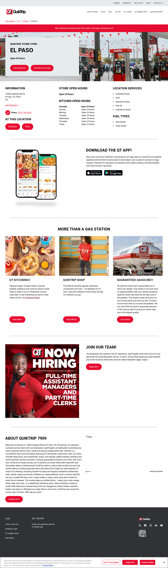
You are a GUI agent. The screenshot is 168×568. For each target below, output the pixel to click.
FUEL (110, 12)
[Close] (164, 562)
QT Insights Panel (12, 533)
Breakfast (12, 126)
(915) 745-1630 (24, 112)
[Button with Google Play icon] (113, 173)
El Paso (25, 21)
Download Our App (42, 68)
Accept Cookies (147, 562)
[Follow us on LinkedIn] (156, 525)
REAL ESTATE (138, 3)
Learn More (125, 319)
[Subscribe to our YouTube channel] (161, 525)
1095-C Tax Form (11, 524)
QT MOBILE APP (141, 12)
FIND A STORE (92, 12)
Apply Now (94, 367)
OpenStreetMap (159, 471)
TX (19, 21)
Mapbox (152, 471)
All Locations (10, 21)
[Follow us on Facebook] (145, 525)
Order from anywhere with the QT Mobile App (43, 525)
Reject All (130, 562)
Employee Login (11, 529)
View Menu (17, 319)
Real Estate (9, 538)
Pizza (27, 126)
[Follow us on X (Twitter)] (140, 525)
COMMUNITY (127, 3)
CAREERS (116, 3)
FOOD (103, 12)
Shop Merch (71, 319)
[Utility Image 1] (142, 533)
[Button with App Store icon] (94, 173)
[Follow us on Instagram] (150, 525)
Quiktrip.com (14, 499)
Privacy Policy (48, 565)
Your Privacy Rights (111, 562)
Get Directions (19, 68)
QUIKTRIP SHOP (156, 12)
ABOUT (148, 3)
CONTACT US (158, 3)
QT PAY (118, 12)
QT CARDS (128, 12)
